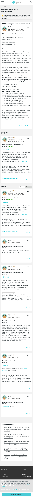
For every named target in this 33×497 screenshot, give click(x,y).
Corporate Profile (6, 472)
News (23, 472)
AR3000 (10, 26)
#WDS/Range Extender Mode (14, 37)
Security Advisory (27, 476)
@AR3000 (6, 149)
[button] (2, 2)
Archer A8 (9, 39)
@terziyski (6, 406)
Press (24, 469)
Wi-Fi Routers (5, 7)
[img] (25, 125)
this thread (24, 161)
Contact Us (4, 474)
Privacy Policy (5, 476)
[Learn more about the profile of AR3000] (5, 28)
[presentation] (4, 28)
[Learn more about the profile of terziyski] (5, 139)
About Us (4, 469)
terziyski (10, 137)
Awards (24, 474)
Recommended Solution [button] (11, 178)
